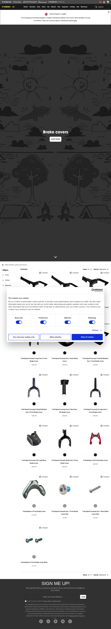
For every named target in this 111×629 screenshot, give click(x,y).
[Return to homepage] (3, 265)
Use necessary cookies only (23, 337)
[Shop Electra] (17, 2)
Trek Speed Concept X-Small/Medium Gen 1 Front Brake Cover (95, 360)
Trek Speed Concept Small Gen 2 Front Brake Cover (64, 461)
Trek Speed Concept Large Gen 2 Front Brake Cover (34, 360)
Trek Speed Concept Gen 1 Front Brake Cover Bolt (64, 513)
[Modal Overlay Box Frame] (55, 598)
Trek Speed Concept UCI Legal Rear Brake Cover (34, 461)
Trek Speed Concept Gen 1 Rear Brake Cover (65, 360)
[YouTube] (63, 621)
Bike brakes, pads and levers (16, 265)
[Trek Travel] (56, 2)
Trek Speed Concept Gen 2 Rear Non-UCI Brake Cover (64, 410)
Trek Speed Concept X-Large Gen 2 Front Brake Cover (95, 410)
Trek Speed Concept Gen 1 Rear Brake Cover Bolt (95, 513)
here (75, 20)
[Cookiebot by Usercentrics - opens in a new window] (93, 290)
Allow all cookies (87, 337)
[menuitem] (26, 7)
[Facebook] (55, 621)
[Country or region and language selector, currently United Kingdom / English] (100, 2)
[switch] (43, 322)
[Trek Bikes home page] (7, 2)
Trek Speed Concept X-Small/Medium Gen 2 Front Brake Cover (34, 410)
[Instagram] (41, 621)
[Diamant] (42, 2)
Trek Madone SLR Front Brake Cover (95, 460)
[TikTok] (48, 621)
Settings (95, 330)
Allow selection (55, 337)
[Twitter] (70, 621)
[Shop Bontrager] (30, 2)
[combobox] (101, 7)
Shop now (55, 139)
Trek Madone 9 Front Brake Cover (34, 511)
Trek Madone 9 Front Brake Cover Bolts (34, 562)
